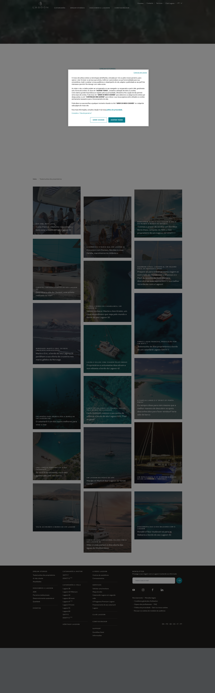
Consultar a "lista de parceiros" (82, 113)
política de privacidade (114, 110)
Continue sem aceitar (140, 72)
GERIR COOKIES (98, 120)
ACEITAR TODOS (117, 120)
